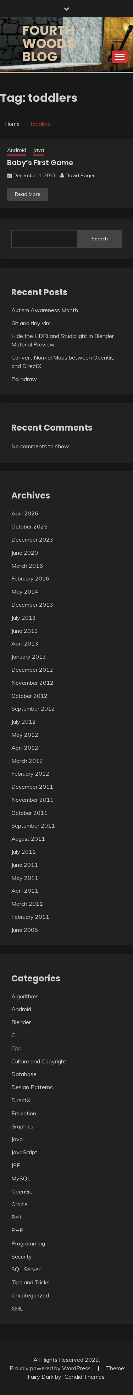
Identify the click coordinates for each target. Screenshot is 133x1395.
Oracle (19, 1204)
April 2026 (24, 513)
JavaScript (24, 1152)
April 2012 (24, 747)
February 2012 (30, 773)
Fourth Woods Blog (48, 43)
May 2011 (24, 877)
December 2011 (32, 786)
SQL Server (25, 1269)
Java (38, 150)
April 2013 (24, 643)
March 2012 (27, 760)
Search (100, 238)
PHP (17, 1230)
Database (24, 1074)
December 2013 (32, 604)
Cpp (16, 1048)
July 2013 (23, 617)
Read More (27, 194)
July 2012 (23, 721)
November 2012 (32, 682)
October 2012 (29, 695)
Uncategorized (30, 1295)
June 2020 (24, 552)
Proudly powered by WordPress (51, 1368)
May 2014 (24, 591)
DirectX (20, 1100)
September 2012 (33, 708)
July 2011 (23, 851)
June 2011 (24, 864)
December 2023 (32, 539)
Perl (16, 1217)
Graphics (22, 1126)
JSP (16, 1165)
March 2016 (27, 565)
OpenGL (21, 1191)
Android (16, 150)
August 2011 (28, 838)
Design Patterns (32, 1087)
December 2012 (32, 669)
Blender (21, 1022)
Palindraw (24, 379)
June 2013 (24, 630)
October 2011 (29, 812)
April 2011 (24, 890)
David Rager (80, 175)
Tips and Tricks (30, 1282)
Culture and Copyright (38, 1061)
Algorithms (25, 996)
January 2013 (28, 656)
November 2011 (32, 799)
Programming (28, 1243)
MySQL (21, 1178)
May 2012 (24, 734)
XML (17, 1308)
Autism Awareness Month (44, 310)
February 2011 (30, 916)
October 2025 (29, 526)
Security (21, 1256)
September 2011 (33, 825)
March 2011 (27, 903)
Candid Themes (85, 1376)
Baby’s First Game (40, 163)
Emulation (23, 1113)
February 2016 (30, 578)
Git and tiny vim (31, 323)
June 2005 (24, 929)
